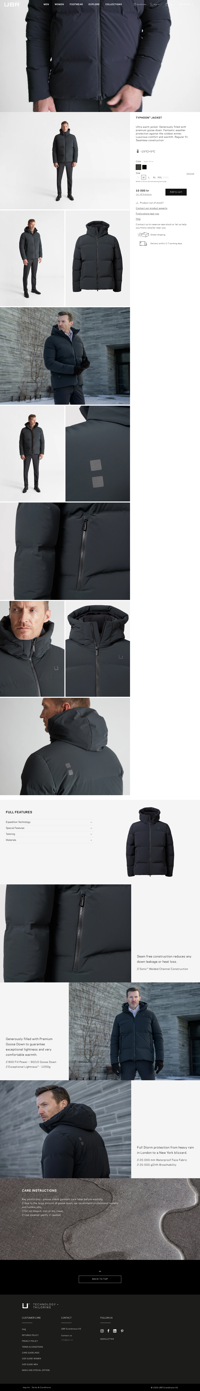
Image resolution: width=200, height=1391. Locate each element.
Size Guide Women (31, 1359)
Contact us (66, 1335)
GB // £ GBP (185, 30)
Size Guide (190, 173)
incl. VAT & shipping (144, 194)
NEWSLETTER (107, 1339)
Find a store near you (147, 214)
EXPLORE (94, 4)
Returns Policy (30, 1335)
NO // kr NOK (186, 19)
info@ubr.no (67, 1340)
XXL (160, 178)
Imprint (26, 1387)
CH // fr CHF (186, 26)
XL (154, 178)
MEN (46, 4)
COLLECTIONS (113, 4)
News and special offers (36, 1370)
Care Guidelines (31, 1353)
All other (184, 9)
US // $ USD (186, 33)
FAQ (138, 219)
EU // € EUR (186, 16)
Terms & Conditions (32, 1347)
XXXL (165, 178)
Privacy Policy (30, 1341)
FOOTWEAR (76, 4)
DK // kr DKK (186, 12)
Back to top (100, 1279)
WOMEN (59, 4)
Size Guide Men (30, 1364)
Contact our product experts (151, 208)
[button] (47, 4)
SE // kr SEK (185, 4)
